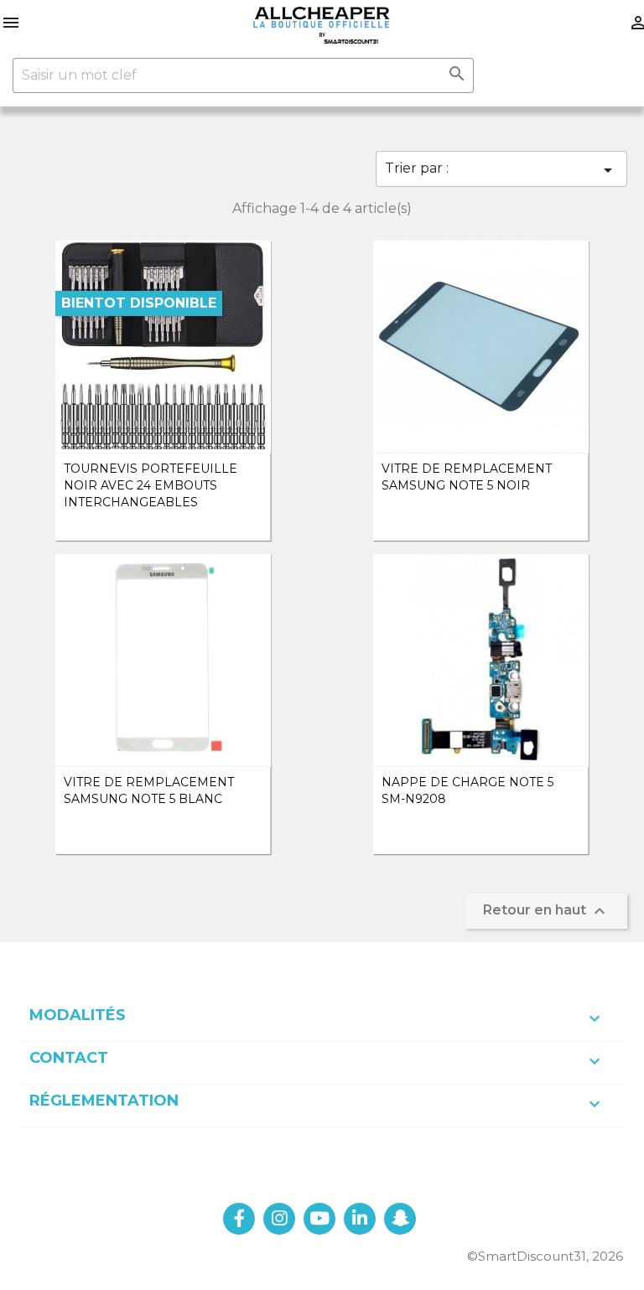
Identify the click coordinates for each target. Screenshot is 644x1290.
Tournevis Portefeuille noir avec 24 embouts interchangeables (150, 485)
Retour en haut (546, 911)
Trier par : (501, 170)
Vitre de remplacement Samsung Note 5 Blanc (149, 790)
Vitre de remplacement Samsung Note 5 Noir (467, 477)
